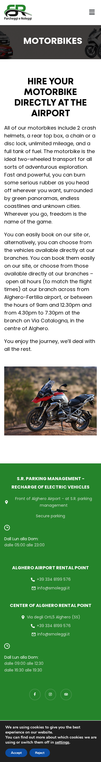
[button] (92, 12)
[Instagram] (50, 694)
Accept (16, 753)
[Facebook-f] (35, 694)
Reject (39, 753)
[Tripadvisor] (66, 694)
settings (62, 742)
